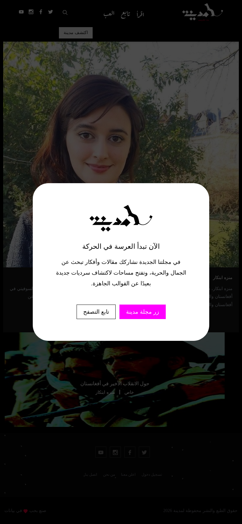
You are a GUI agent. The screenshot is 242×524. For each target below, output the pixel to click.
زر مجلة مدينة (142, 312)
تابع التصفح (96, 312)
